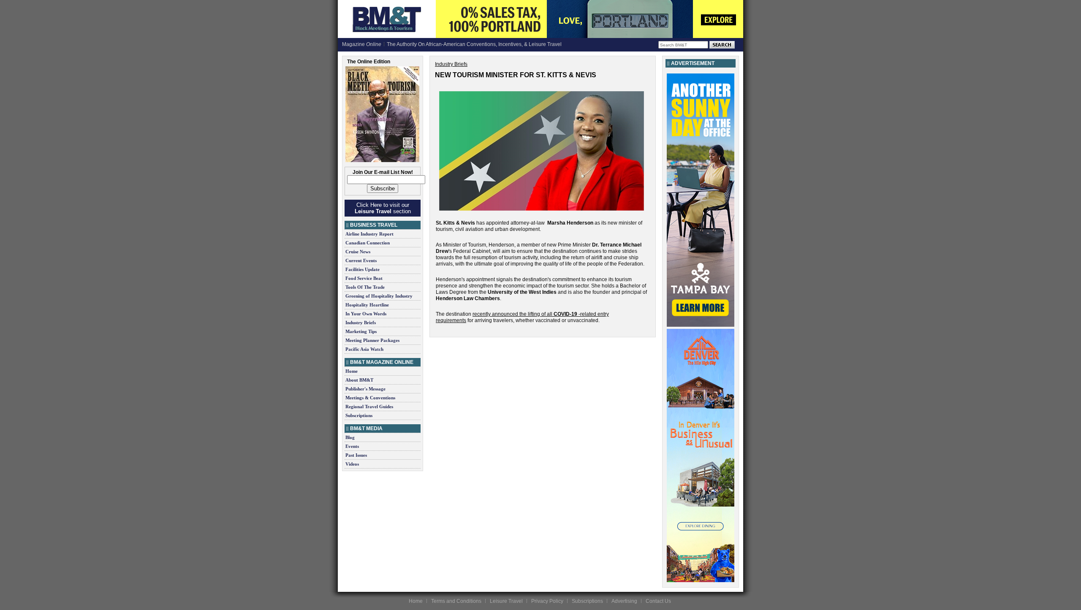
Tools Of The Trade (365, 287)
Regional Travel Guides (369, 406)
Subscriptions (358, 415)
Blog (350, 437)
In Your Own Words (365, 313)
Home (351, 371)
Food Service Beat (364, 278)
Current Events (361, 260)
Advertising (624, 601)
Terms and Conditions (456, 601)
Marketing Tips (361, 331)
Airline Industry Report (369, 233)
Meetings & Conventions (370, 397)
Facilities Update (362, 269)
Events (352, 446)
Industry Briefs (360, 322)
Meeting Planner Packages (372, 340)
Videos (352, 463)
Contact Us (658, 601)
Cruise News (357, 251)
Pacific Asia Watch (364, 349)
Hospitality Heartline (367, 304)
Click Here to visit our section (383, 208)
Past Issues (356, 455)
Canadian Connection (367, 242)
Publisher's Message (365, 388)
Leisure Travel (506, 601)
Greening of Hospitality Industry (379, 295)
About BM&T (359, 379)
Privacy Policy (547, 601)
